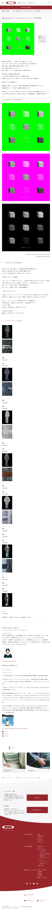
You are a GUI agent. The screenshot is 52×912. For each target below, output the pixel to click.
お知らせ (40, 842)
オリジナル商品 (41, 850)
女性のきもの (41, 846)
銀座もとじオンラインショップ (8, 777)
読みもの (40, 838)
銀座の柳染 (42, 856)
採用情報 (40, 873)
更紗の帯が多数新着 (26, 7)
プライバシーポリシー (17, 906)
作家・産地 (40, 865)
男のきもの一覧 (31, 2)
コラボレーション (44, 861)
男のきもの (40, 848)
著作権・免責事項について (7, 906)
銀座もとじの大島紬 (44, 854)
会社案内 (40, 875)
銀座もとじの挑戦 (42, 869)
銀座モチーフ (43, 863)
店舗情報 (40, 871)
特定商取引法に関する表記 (27, 906)
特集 (39, 834)
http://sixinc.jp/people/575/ (9, 661)
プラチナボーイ (43, 852)
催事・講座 (18, 777)
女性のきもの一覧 (22, 2)
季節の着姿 (40, 836)
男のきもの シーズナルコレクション (44, 858)
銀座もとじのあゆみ (42, 877)
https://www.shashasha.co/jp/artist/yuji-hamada (15, 728)
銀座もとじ (11, 3)
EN (41, 2)
